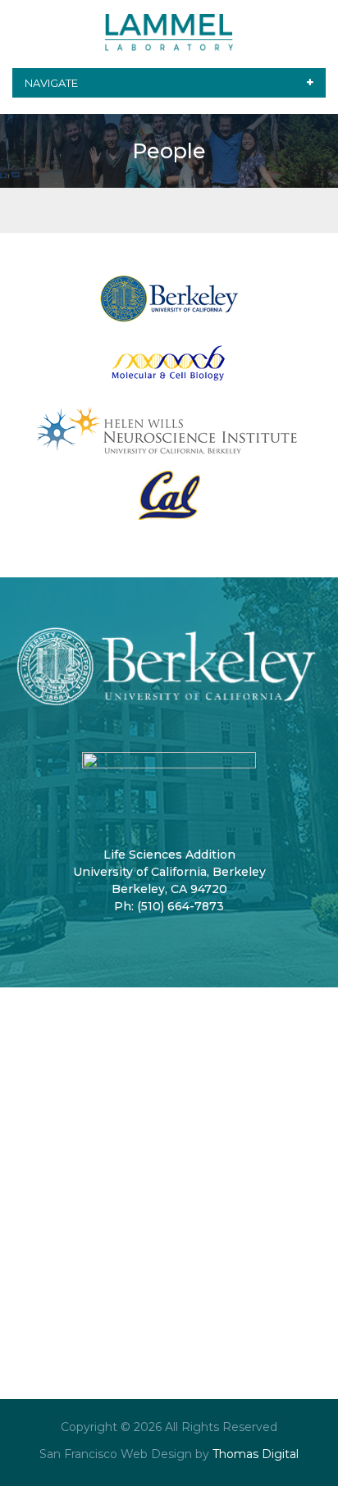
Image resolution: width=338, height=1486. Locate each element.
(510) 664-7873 (180, 906)
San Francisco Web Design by (124, 1454)
